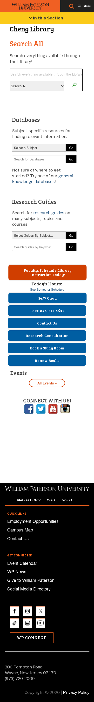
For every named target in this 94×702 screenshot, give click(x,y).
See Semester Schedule (47, 289)
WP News (16, 571)
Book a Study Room (47, 347)
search (74, 85)
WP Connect (31, 637)
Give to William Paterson (30, 580)
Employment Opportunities (33, 521)
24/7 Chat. (47, 298)
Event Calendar (22, 563)
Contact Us (47, 322)
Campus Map (20, 529)
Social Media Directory (29, 588)
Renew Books (47, 360)
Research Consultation (47, 335)
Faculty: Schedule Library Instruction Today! (48, 272)
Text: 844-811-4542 (47, 310)
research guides (48, 212)
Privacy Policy (76, 692)
